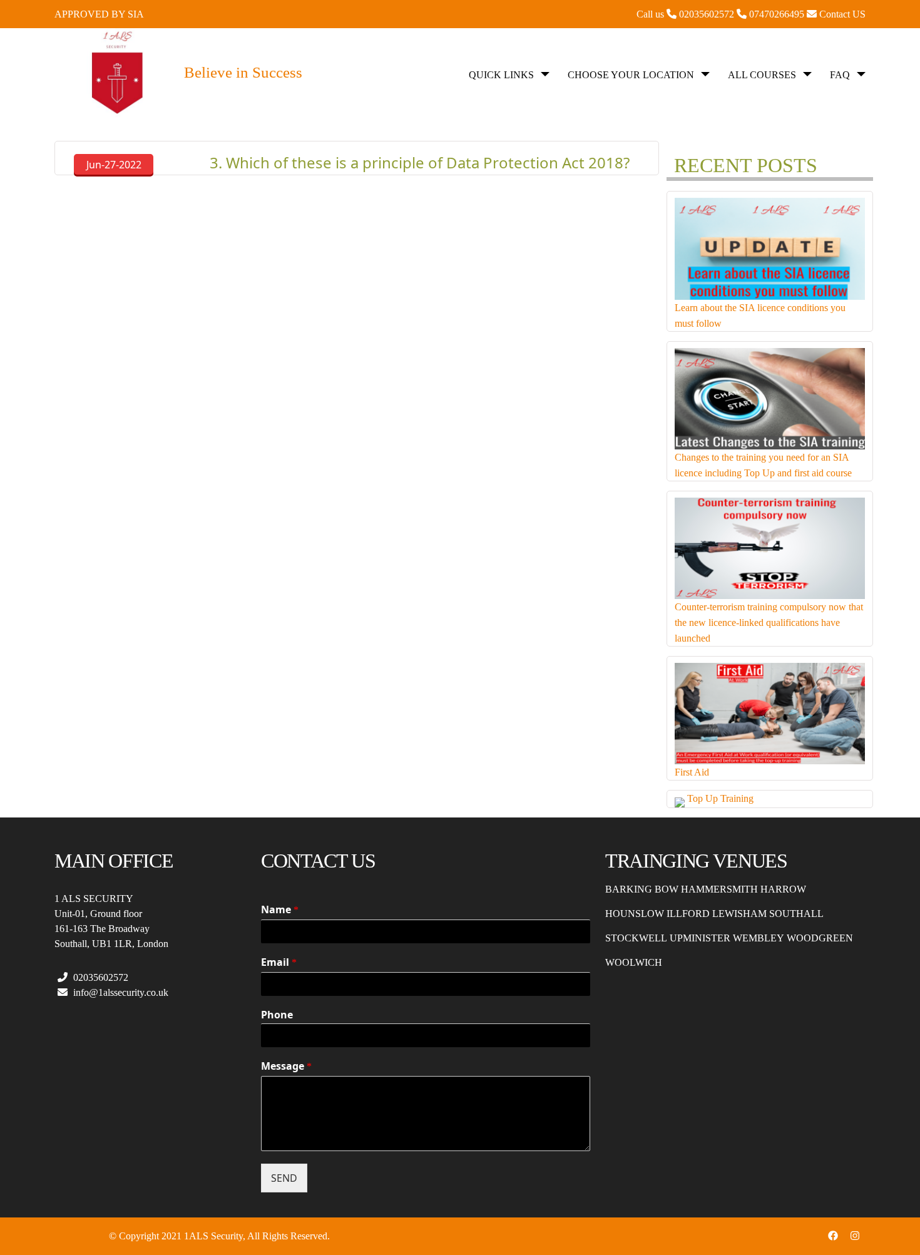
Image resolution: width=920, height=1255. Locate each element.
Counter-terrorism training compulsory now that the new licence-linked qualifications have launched (769, 622)
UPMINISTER (700, 938)
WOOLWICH (633, 962)
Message (286, 1066)
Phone (277, 1015)
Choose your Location (631, 74)
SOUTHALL (796, 913)
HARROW (783, 889)
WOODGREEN (820, 938)
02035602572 (99, 977)
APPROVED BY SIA (99, 14)
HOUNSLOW (634, 913)
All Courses (762, 74)
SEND (284, 1178)
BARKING (628, 889)
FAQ (840, 74)
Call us (686, 14)
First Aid (692, 772)
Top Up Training (720, 798)
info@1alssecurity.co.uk (119, 992)
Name (280, 909)
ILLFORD (688, 913)
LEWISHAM (739, 913)
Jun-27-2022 (113, 165)
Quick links (501, 74)
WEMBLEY (758, 938)
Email (279, 962)
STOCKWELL (636, 938)
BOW (666, 889)
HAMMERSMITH (719, 889)
